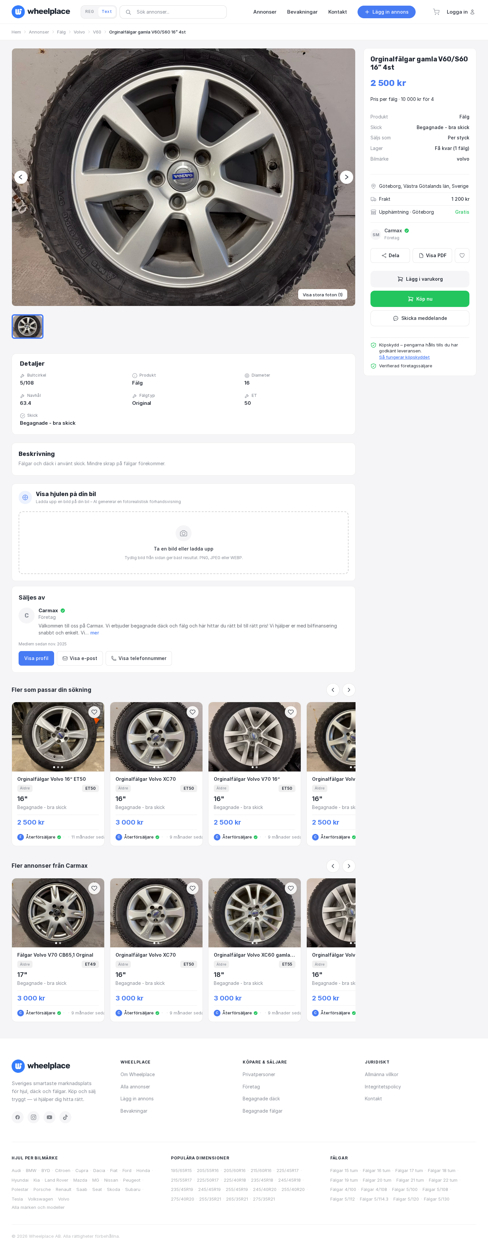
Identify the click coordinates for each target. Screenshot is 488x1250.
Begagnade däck (261, 1098)
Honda (143, 1170)
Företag (251, 1086)
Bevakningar (134, 1111)
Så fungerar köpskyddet (404, 357)
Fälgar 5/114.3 (374, 1199)
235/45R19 (182, 1189)
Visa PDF (436, 255)
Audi (16, 1170)
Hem (16, 32)
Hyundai (20, 1180)
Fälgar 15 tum (344, 1170)
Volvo (79, 32)
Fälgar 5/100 (405, 1189)
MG (95, 1180)
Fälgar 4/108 (374, 1189)
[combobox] (175, 12)
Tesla (17, 1199)
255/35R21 (210, 1199)
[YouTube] (49, 1117)
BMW (31, 1170)
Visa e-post (83, 658)
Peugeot (131, 1180)
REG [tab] (89, 11)
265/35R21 (237, 1199)
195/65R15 (181, 1170)
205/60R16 (235, 1170)
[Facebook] (18, 1117)
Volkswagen (40, 1199)
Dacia (99, 1170)
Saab (81, 1189)
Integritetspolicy (383, 1086)
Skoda (113, 1189)
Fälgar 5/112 (342, 1199)
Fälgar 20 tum (377, 1180)
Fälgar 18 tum (441, 1170)
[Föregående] (333, 690)
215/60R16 (261, 1170)
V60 (97, 32)
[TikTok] (65, 1117)
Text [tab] (107, 11)
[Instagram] (34, 1117)
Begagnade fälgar (263, 1111)
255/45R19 (237, 1189)
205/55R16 (208, 1170)
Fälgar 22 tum (443, 1180)
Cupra (81, 1170)
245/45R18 (289, 1180)
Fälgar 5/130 (436, 1199)
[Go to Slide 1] (27, 326)
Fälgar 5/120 (406, 1199)
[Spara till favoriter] (94, 712)
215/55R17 (181, 1180)
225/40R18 (235, 1180)
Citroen (62, 1170)
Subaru (132, 1189)
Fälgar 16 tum (376, 1170)
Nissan (111, 1180)
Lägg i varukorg (424, 279)
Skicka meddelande (424, 318)
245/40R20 (265, 1189)
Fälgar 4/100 (343, 1189)
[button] (436, 12)
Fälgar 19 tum (344, 1180)
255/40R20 (293, 1189)
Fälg (61, 32)
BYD (45, 1170)
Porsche (42, 1189)
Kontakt (373, 1098)
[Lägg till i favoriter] (462, 255)
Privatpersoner (259, 1074)
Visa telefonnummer (142, 658)
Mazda (80, 1180)
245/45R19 (209, 1189)
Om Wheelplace (138, 1074)
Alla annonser (135, 1086)
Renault (63, 1189)
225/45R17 (288, 1170)
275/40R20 (182, 1199)
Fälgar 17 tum (409, 1170)
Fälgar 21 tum (410, 1180)
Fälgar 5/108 (435, 1189)
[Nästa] (349, 690)
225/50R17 (208, 1180)
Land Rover (56, 1180)
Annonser (39, 32)
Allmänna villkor (381, 1074)
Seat (97, 1189)
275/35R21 (264, 1199)
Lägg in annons (137, 1098)
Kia (37, 1180)
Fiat (114, 1170)
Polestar (20, 1189)
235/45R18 (262, 1180)
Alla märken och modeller (38, 1207)
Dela (394, 255)
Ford (126, 1170)
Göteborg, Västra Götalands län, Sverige (423, 186)
